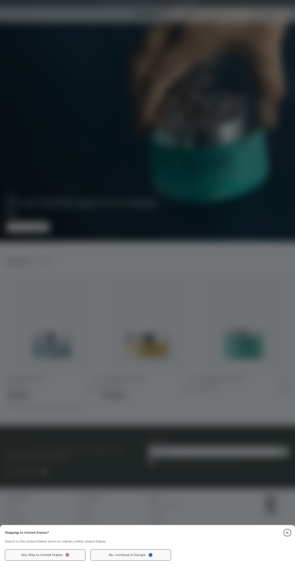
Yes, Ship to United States (41, 555)
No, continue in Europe (127, 555)
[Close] (287, 532)
